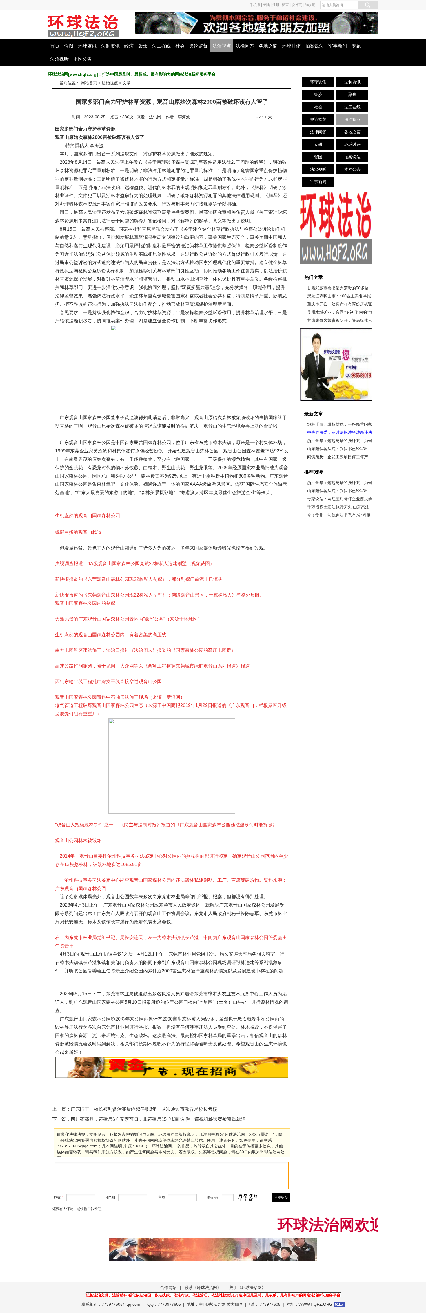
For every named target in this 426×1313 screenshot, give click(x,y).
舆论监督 (198, 45)
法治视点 (221, 45)
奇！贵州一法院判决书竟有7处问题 (338, 515)
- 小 (259, 116)
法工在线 (161, 45)
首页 (54, 45)
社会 (180, 45)
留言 (285, 5)
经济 (129, 45)
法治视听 (59, 59)
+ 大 (268, 116)
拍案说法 (314, 45)
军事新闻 (337, 45)
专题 (356, 45)
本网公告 (82, 59)
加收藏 (310, 5)
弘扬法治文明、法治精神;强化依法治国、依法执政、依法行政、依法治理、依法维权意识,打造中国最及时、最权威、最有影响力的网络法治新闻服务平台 (213, 1295)
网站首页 (89, 83)
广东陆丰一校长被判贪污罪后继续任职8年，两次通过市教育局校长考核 (144, 1109)
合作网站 (168, 1287)
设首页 (297, 5)
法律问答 (245, 45)
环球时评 (291, 45)
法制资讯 (110, 45)
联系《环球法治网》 (203, 1287)
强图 (68, 45)
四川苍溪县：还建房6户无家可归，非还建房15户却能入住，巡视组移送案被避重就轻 (158, 1119)
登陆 (266, 5)
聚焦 (143, 45)
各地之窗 (268, 45)
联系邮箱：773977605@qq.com (110, 1304)
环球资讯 (87, 45)
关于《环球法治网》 (247, 1287)
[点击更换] (248, 1197)
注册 (275, 5)
